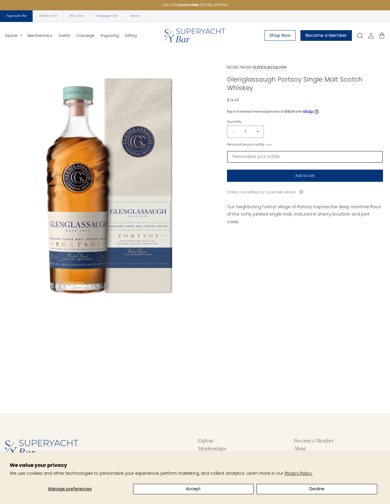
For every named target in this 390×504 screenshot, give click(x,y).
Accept (193, 489)
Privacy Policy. (299, 473)
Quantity (234, 121)
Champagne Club (107, 16)
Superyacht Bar (16, 16)
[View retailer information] (301, 191)
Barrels (135, 16)
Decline (316, 489)
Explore (206, 441)
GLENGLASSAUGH (269, 67)
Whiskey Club (48, 16)
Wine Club (76, 16)
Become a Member (313, 441)
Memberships (212, 448)
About (300, 448)
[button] (13, 35)
